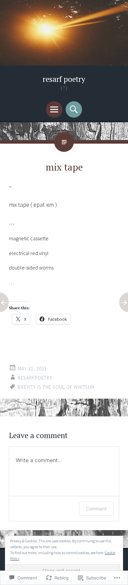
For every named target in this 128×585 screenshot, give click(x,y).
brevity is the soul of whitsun (56, 387)
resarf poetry (64, 79)
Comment (96, 508)
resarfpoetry (35, 378)
